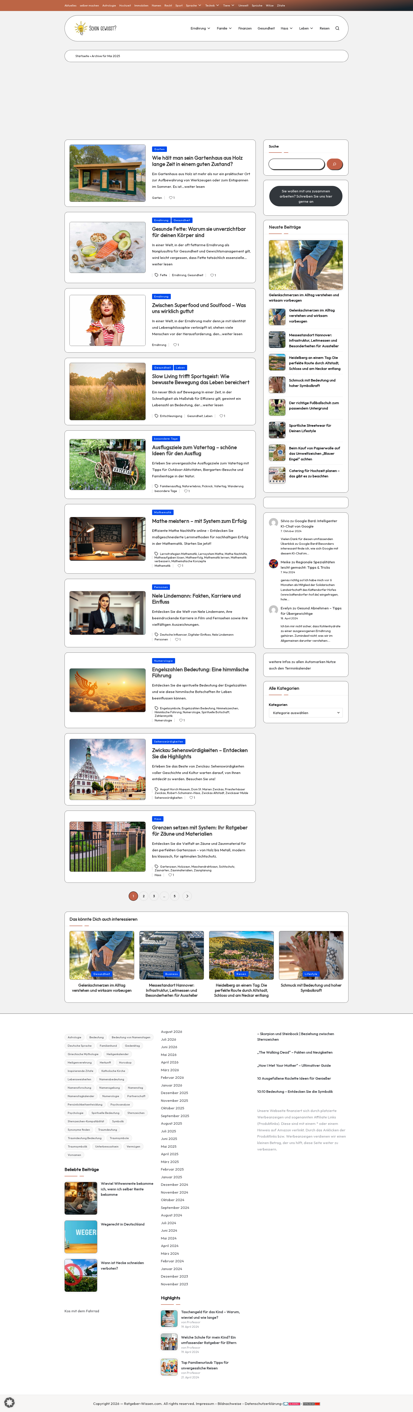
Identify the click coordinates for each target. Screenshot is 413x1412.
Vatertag (220, 486)
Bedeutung (96, 1037)
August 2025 (171, 1123)
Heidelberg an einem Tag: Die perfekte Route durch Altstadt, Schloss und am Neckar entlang (315, 363)
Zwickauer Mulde (236, 793)
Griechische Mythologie (83, 1054)
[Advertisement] (206, 94)
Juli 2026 (168, 1039)
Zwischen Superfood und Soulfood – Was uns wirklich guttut (199, 308)
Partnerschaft (136, 1096)
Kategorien (278, 704)
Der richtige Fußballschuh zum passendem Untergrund (314, 405)
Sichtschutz (226, 867)
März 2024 (170, 1253)
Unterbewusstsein (107, 1146)
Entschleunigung (171, 416)
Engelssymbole (170, 708)
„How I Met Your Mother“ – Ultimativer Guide (294, 1065)
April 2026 (170, 1062)
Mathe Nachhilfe (236, 554)
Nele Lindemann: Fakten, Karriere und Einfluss (196, 598)
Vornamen (74, 1155)
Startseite (82, 56)
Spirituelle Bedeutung (105, 1113)
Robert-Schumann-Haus (183, 793)
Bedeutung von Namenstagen (131, 1037)
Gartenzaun (168, 867)
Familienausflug (170, 486)
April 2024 (170, 1245)
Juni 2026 (169, 1047)
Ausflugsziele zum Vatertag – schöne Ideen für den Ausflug (194, 450)
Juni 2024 (169, 1230)
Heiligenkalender (118, 1054)
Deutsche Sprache (80, 1045)
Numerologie (163, 660)
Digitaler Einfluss (199, 635)
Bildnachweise (229, 1403)
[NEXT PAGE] (187, 896)
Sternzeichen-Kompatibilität (86, 1121)
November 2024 (174, 1192)
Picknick (207, 486)
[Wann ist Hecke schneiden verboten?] (81, 1275)
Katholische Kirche (113, 1071)
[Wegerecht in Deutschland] (81, 1237)
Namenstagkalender (81, 1096)
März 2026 (170, 1070)
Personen (161, 587)
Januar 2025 (171, 1177)
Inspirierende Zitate (80, 1071)
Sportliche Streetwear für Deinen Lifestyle (310, 428)
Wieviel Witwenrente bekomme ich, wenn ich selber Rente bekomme (127, 1189)
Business (171, 974)
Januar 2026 (171, 1085)
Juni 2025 (169, 1138)
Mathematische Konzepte (188, 561)
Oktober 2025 (172, 1108)
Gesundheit (182, 220)
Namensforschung (79, 1087)
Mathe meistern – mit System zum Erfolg (199, 521)
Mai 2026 (169, 1054)
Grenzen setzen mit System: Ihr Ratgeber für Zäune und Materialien (200, 830)
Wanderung (235, 486)
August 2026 (171, 1031)
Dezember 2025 (174, 1092)
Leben (180, 367)
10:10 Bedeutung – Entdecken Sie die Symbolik (295, 1091)
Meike (286, 562)
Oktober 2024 (172, 1199)
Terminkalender (298, 668)
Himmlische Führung (168, 712)
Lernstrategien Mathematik (178, 554)
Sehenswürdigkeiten (168, 741)
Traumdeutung (107, 1129)
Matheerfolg (194, 557)
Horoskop (125, 1062)
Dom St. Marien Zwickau (207, 789)
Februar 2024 (172, 1261)
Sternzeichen (136, 1113)
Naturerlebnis (191, 486)
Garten (159, 149)
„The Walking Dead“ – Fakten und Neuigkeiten (295, 1052)
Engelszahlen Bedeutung (198, 708)
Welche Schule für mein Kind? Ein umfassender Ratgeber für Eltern (208, 1340)
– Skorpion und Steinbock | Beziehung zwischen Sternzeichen (295, 1036)
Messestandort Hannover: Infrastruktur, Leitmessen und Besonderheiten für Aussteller (314, 340)
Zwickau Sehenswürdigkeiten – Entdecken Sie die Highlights (200, 753)
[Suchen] (334, 164)
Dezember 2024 (174, 1184)
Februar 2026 (172, 1077)
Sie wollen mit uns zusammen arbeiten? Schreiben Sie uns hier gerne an (306, 196)
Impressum (205, 1403)
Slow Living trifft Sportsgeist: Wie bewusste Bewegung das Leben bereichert (201, 379)
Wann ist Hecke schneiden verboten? (122, 1265)
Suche (274, 146)
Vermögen (133, 1146)
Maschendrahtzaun (204, 867)
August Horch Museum (175, 789)
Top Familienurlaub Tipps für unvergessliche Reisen (205, 1365)
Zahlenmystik (164, 716)
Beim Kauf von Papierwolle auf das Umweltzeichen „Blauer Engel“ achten (314, 453)
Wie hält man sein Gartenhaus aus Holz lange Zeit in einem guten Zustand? (197, 160)
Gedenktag (132, 1045)
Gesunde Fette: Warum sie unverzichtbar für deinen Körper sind (199, 232)
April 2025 (169, 1154)
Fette (163, 275)
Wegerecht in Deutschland (123, 1224)
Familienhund (108, 1045)
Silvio (285, 520)
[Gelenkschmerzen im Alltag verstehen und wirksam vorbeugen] (306, 265)
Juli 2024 (168, 1223)
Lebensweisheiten (79, 1079)
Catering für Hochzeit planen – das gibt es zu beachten (314, 473)
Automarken (315, 661)
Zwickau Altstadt (213, 793)
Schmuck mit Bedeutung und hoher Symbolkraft (312, 383)
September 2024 (175, 1207)
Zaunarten (162, 870)
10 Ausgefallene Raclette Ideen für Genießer (294, 1078)
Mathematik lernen (217, 557)
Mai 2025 (168, 1146)
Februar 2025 (172, 1169)
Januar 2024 (171, 1268)
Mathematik (162, 512)
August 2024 (171, 1215)
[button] (187, 896)
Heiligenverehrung (80, 1062)
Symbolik (118, 1121)
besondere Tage (166, 438)
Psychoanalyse (120, 1104)
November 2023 (174, 1284)
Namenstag (135, 1087)
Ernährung (161, 220)
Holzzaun (184, 867)
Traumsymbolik (77, 1146)
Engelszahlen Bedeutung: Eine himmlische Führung (200, 672)
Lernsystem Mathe (210, 554)
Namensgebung (109, 1087)
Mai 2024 (169, 1238)
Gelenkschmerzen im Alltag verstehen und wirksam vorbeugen (304, 298)
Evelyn (286, 608)
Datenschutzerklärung (263, 1403)
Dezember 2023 (174, 1276)
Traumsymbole (119, 1138)
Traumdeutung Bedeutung (85, 1138)
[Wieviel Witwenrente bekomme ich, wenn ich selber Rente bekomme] (81, 1198)
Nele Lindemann (223, 635)
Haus (157, 818)
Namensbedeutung (111, 1079)
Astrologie (74, 1037)
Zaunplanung (202, 870)
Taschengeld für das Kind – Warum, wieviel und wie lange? (210, 1314)
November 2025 (174, 1100)
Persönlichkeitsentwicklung (85, 1104)
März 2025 (170, 1161)
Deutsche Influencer (173, 635)
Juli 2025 (168, 1131)
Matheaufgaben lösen (169, 557)
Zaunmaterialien (181, 870)
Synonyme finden (79, 1129)
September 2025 (175, 1115)
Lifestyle (311, 974)
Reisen (241, 974)
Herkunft (105, 1062)
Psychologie (75, 1113)
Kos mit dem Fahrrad (82, 1311)
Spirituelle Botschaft (215, 712)
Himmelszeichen (227, 708)
